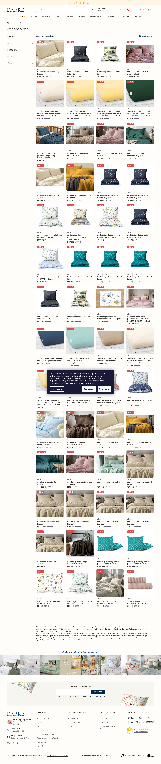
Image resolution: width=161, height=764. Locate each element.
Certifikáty (71, 726)
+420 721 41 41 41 (102, 9)
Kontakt (40, 746)
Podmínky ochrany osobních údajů (108, 727)
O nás (39, 722)
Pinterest (17, 743)
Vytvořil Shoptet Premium (135, 756)
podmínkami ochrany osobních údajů (91, 696)
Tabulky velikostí (73, 718)
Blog (38, 726)
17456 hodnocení (141, 732)
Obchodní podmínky (105, 722)
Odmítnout (88, 389)
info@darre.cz (16, 736)
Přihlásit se (97, 692)
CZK (121, 10)
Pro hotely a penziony (45, 718)
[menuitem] (22, 17)
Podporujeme (42, 730)
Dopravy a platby (104, 718)
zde (92, 383)
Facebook (8, 743)
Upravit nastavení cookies (57, 756)
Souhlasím (104, 389)
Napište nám (42, 742)
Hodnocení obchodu (45, 734)
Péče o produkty (73, 722)
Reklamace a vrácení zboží (48, 738)
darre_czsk (13, 743)
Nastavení (57, 389)
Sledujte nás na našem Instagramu (82, 652)
